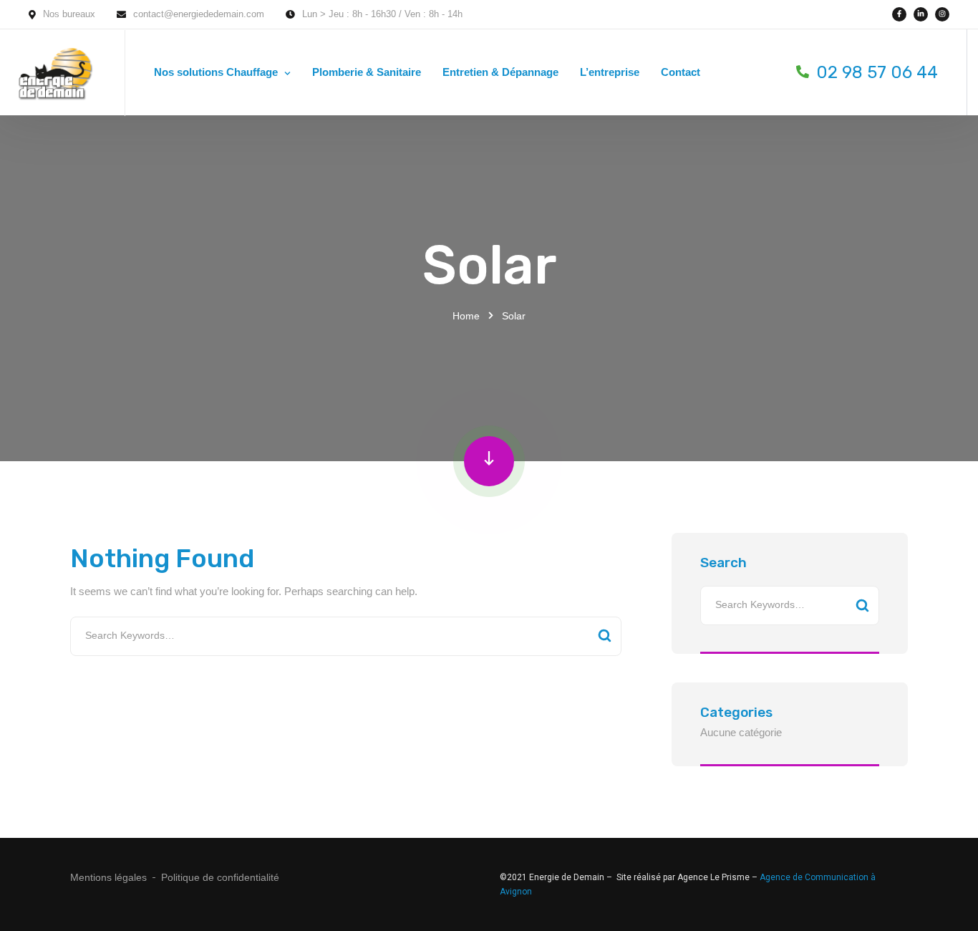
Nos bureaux (69, 14)
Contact (680, 72)
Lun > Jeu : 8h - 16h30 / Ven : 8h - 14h (382, 14)
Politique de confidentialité (220, 877)
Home (466, 316)
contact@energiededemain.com (198, 14)
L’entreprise (609, 72)
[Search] (604, 636)
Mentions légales (108, 877)
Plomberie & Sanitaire (366, 72)
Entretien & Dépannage (500, 72)
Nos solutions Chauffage (216, 72)
